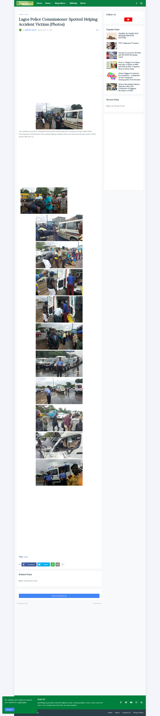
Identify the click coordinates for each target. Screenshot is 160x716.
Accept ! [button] (10, 709)
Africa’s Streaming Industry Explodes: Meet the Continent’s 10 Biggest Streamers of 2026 (129, 87)
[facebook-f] (121, 702)
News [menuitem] (47, 3)
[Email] (58, 564)
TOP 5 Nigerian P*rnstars (128, 43)
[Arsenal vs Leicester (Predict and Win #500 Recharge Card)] (111, 55)
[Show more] (62, 564)
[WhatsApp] (53, 564)
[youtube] (128, 19)
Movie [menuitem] (83, 3)
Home (21, 14)
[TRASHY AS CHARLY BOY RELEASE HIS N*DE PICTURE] (111, 36)
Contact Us (126, 713)
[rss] (141, 702)
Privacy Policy (138, 713)
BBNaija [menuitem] (73, 3)
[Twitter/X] (119, 19)
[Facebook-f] (110, 19)
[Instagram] (137, 19)
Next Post (97, 603)
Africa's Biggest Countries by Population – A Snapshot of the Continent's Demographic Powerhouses (129, 76)
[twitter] (126, 702)
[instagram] (136, 702)
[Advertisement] (59, 68)
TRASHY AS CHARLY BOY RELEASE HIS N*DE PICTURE (128, 35)
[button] (136, 3)
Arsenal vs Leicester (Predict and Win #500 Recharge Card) (129, 55)
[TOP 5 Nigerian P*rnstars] (111, 45)
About (117, 713)
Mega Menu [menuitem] (60, 3)
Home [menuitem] (39, 3)
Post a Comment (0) (59, 596)
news (27, 14)
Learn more (22, 702)
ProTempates (44, 713)
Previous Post (23, 603)
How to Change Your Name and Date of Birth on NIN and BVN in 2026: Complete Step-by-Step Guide (129, 65)
